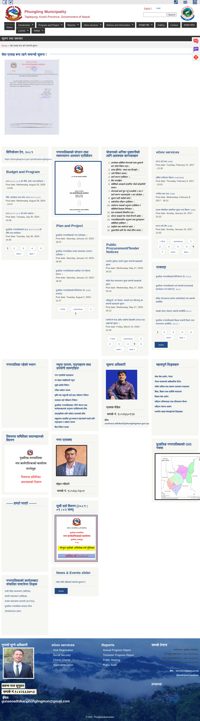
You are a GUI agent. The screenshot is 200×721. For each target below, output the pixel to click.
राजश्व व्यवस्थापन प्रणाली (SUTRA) (20, 601)
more (161, 345)
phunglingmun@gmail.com (187, 675)
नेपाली (158, 8)
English (147, 8)
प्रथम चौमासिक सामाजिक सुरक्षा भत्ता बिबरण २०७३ (175, 210)
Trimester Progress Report (118, 655)
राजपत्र (35, 31)
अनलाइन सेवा (142, 25)
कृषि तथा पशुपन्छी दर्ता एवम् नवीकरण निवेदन (72, 395)
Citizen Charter (62, 659)
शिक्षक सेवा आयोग (161, 396)
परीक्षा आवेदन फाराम (62, 390)
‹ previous (78, 309)
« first (62, 309)
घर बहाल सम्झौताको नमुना (65, 380)
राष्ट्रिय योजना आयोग (163, 406)
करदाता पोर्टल (189, 25)
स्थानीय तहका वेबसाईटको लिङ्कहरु (169, 411)
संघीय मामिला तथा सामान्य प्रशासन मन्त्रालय (172, 386)
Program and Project (47, 25)
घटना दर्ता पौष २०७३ (164, 226)
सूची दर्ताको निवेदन (62, 385)
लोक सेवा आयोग (161, 376)
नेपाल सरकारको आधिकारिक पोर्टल (168, 381)
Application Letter (63, 664)
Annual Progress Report (117, 650)
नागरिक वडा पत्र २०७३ (165, 193)
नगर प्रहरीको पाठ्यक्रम (64, 375)
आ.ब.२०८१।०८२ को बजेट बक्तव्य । (20, 213)
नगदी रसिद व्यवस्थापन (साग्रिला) (17, 591)
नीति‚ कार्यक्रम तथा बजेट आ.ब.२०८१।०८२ (23, 197)
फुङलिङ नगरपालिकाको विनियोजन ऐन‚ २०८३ (173, 276)
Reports (70, 25)
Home (9, 27)
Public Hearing (111, 659)
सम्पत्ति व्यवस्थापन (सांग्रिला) (16, 596)
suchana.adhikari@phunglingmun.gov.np (127, 423)
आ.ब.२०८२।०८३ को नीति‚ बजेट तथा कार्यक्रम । (25, 181)
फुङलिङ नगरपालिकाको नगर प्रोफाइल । (71, 235)
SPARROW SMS (13, 611)
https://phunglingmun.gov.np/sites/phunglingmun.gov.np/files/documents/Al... (42, 159)
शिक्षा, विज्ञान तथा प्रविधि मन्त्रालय (168, 391)
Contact (174, 25)
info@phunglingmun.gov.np (187, 670)
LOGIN (20, 31)
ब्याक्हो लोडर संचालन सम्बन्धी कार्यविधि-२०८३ (173, 311)
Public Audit (110, 664)
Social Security (62, 655)
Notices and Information (117, 25)
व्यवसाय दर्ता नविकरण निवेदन (66, 400)
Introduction (23, 25)
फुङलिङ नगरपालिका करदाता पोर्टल (18, 606)
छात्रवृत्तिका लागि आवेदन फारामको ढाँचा (70, 413)
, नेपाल (169, 376)
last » (32, 253)
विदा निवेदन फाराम (62, 427)
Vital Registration (63, 650)
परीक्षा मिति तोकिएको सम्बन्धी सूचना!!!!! (71, 582)
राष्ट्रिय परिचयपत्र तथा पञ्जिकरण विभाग (171, 401)
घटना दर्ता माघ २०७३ (164, 161)
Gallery (161, 25)
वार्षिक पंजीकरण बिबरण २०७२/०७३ (170, 177)
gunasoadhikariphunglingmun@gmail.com (36, 701)
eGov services (90, 25)
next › (19, 253)
